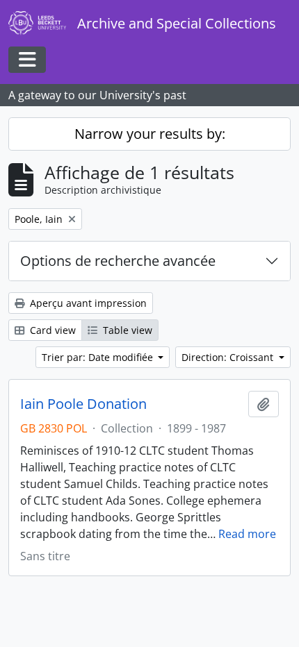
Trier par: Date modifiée (99, 357)
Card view (51, 330)
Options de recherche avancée (118, 260)
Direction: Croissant (228, 357)
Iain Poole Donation (83, 404)
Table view (126, 330)
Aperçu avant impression (87, 303)
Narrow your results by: (149, 133)
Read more (247, 533)
